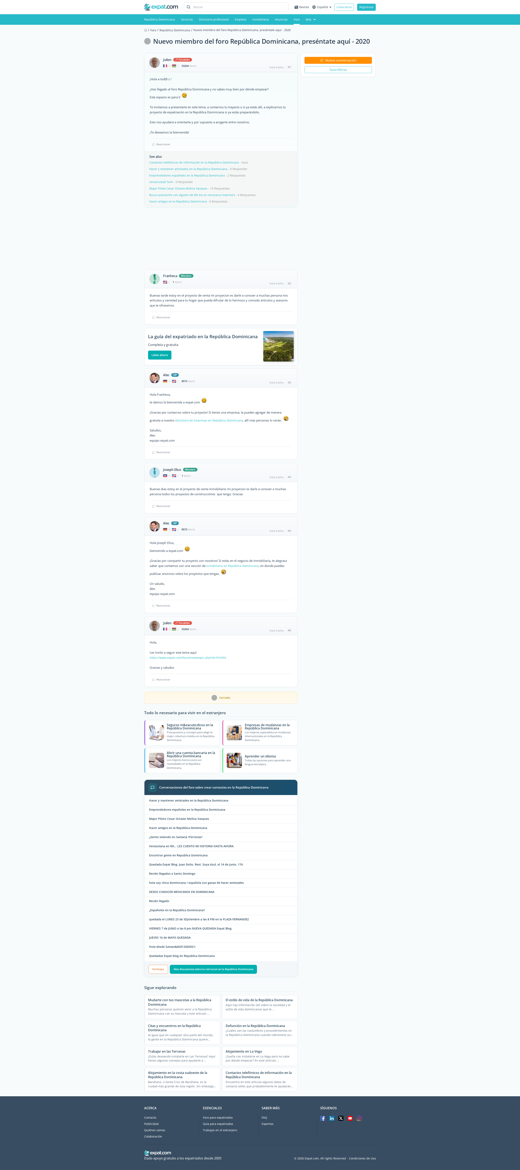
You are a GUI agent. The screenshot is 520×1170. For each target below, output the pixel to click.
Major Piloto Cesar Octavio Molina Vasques (178, 188)
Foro (297, 19)
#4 (289, 477)
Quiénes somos (154, 1130)
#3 (289, 382)
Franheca (170, 275)
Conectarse (344, 7)
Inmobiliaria (260, 19)
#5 (289, 531)
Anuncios (281, 19)
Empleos (240, 19)
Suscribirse (338, 69)
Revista (304, 7)
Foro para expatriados (218, 1117)
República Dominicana (159, 19)
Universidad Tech (161, 182)
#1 (289, 67)
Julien (167, 59)
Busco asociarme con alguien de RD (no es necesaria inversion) (192, 195)
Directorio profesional (214, 19)
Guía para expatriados (218, 1124)
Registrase (366, 7)
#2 (289, 283)
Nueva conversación (340, 60)
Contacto (150, 1117)
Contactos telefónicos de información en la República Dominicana (194, 162)
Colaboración (153, 1136)
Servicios (187, 19)
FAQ (264, 1117)
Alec (166, 375)
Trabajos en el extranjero (220, 1130)
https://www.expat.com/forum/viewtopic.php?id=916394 (188, 658)
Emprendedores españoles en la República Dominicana (187, 175)
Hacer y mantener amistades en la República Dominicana (188, 169)
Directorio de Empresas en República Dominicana (209, 420)
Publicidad (151, 1124)
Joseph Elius (172, 469)
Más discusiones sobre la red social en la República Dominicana (213, 969)
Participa (158, 969)
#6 (289, 630)
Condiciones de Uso (362, 1158)
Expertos (267, 1124)
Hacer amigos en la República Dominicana (178, 201)
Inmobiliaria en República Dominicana (232, 566)
